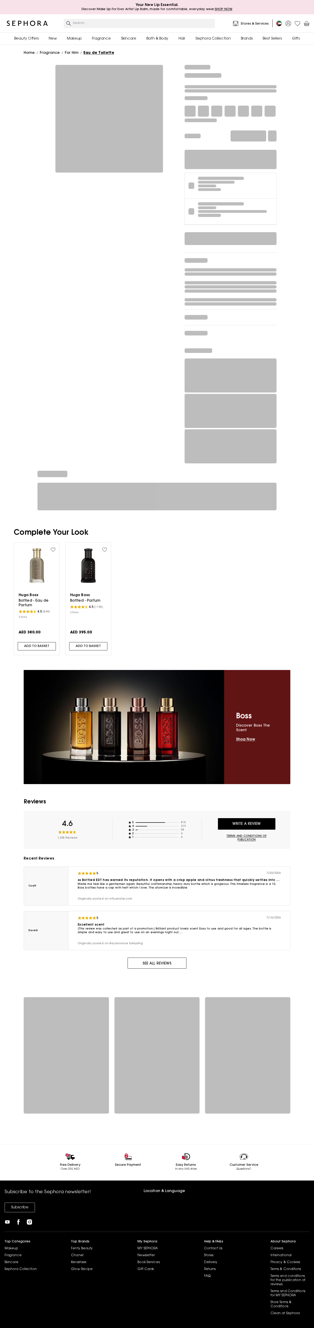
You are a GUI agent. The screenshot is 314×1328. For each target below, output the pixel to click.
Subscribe (20, 1207)
